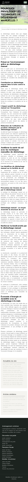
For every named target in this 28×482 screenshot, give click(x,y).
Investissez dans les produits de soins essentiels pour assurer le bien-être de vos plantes (14, 399)
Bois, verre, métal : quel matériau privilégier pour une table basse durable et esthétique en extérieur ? (13, 366)
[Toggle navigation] (25, 2)
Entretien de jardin (6, 27)
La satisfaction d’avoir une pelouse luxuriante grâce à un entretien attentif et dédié (13, 405)
